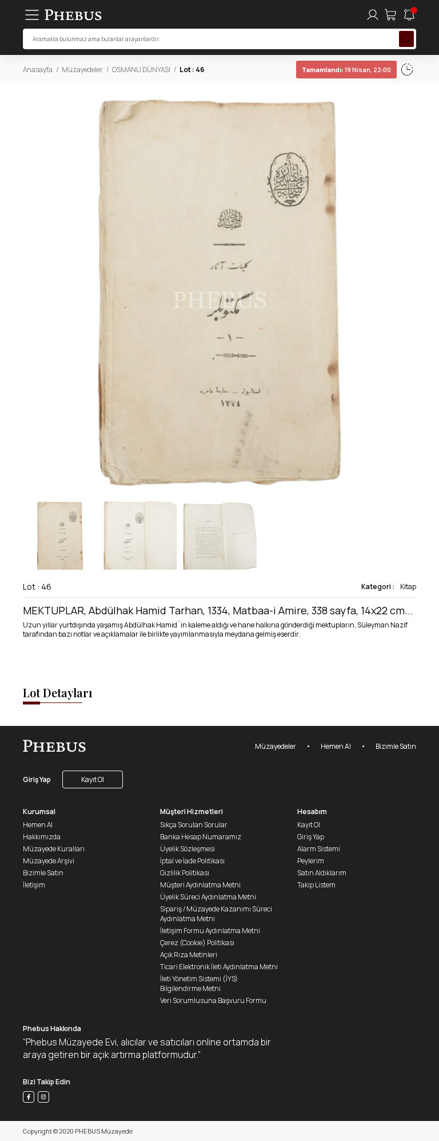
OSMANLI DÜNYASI (141, 69)
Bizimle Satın (396, 746)
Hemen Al (336, 746)
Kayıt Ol (92, 779)
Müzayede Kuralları (54, 849)
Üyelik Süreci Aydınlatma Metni (208, 897)
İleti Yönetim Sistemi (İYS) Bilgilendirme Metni (199, 983)
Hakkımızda (42, 837)
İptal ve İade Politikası (192, 861)
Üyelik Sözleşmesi (187, 849)
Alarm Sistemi (318, 849)
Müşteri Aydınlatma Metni (200, 885)
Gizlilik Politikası (184, 873)
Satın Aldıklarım (321, 873)
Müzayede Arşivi (48, 861)
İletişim (34, 885)
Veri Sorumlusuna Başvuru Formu (213, 1000)
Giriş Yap (37, 779)
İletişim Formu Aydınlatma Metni (210, 930)
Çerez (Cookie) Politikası (197, 942)
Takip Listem (316, 885)
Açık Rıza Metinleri (188, 955)
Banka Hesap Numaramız (200, 837)
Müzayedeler (82, 69)
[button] (407, 292)
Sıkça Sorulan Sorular (194, 825)
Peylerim (310, 861)
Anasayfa (38, 69)
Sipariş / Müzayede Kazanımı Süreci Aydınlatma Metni (216, 913)
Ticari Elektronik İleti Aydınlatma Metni (219, 967)
